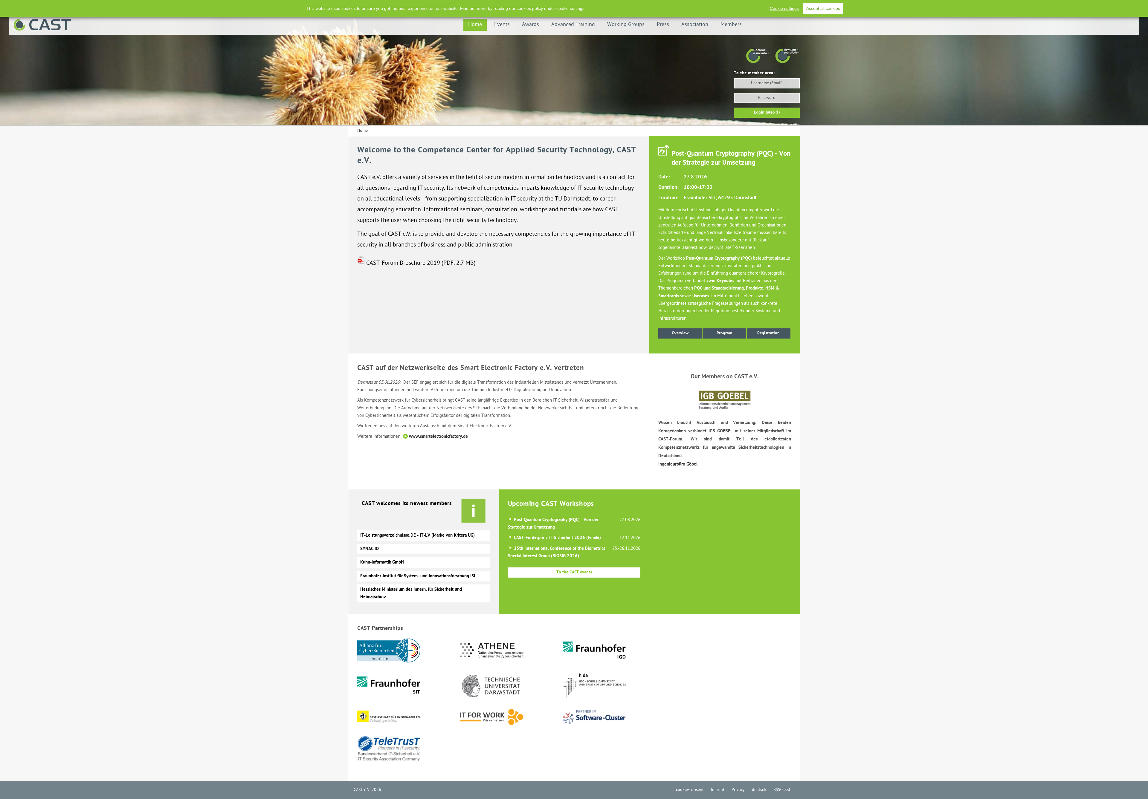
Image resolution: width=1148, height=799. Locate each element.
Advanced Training (573, 24)
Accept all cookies (823, 8)
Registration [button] (768, 333)
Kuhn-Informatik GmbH (382, 562)
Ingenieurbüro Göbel (677, 464)
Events (502, 24)
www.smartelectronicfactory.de (438, 437)
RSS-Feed (781, 790)
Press (663, 24)
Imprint (717, 790)
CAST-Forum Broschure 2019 (403, 263)
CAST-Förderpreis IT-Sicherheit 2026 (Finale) (557, 538)
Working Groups (626, 24)
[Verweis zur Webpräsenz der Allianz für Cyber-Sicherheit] (408, 656)
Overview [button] (680, 333)
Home (475, 24)
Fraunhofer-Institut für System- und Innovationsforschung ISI (417, 576)
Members (731, 24)
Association (694, 24)
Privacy (738, 790)
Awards (530, 24)
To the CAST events (574, 572)
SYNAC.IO (369, 549)
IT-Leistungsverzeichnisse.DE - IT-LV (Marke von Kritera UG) (417, 535)
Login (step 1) (767, 112)
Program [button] (724, 333)
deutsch (759, 790)
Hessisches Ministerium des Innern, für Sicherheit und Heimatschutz (411, 593)
